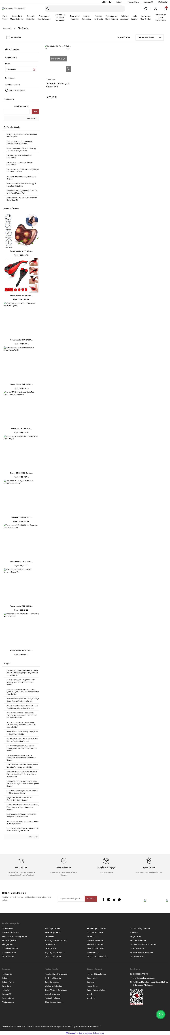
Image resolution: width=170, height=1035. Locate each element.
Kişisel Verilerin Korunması (56, 990)
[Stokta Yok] (68, 69)
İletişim (5, 978)
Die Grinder (23, 28)
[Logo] (13, 8)
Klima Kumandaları (137, 948)
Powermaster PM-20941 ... (21, 384)
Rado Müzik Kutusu (138, 940)
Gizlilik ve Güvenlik (53, 978)
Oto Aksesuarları (137, 956)
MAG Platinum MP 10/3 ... (21, 517)
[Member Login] (155, 8)
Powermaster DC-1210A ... (21, 650)
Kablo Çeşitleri (51, 948)
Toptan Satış (8, 998)
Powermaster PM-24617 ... (21, 340)
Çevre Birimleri (8, 956)
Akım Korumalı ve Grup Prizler (14, 936)
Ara (35, 111)
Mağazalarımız (8, 1002)
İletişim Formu (8, 982)
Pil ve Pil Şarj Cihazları (96, 928)
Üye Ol (90, 994)
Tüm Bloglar (32, 837)
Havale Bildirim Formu (96, 974)
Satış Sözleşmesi (52, 982)
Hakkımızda (7, 974)
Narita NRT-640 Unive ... (21, 428)
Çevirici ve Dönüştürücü (97, 956)
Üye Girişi (91, 998)
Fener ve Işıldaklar (52, 932)
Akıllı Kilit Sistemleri (95, 944)
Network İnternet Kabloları (141, 952)
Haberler (6, 990)
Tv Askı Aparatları (10, 948)
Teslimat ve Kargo (52, 998)
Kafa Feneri (49, 936)
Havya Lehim (135, 936)
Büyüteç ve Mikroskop (54, 952)
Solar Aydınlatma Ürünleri (56, 940)
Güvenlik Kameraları (95, 940)
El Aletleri (134, 932)
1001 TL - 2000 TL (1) (17, 90)
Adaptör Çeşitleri (9, 940)
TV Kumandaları (9, 952)
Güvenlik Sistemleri (10, 932)
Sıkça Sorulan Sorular (54, 1002)
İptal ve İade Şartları (53, 986)
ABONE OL (91, 899)
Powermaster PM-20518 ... (21, 606)
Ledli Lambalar (51, 944)
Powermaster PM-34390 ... (21, 562)
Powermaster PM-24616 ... (21, 295)
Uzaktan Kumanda (95, 932)
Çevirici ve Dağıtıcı (53, 956)
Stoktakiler (16, 37)
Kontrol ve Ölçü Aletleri (140, 928)
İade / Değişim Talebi (96, 990)
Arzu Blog (6, 986)
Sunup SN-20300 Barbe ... (21, 473)
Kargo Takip (92, 986)
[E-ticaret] (84, 1033)
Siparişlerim (92, 978)
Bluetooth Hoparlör (95, 948)
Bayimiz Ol (6, 994)
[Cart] (166, 8)
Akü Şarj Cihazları (52, 928)
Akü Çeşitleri (7, 944)
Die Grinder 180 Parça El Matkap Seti (57, 85)
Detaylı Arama (31, 118)
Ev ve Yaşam (92, 936)
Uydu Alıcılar (7, 928)
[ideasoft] (71, 1033)
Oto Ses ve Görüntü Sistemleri (143, 944)
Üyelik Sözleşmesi (52, 994)
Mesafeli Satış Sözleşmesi (56, 974)
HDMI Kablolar (93, 952)
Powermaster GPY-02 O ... (21, 251)
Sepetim (90, 982)
